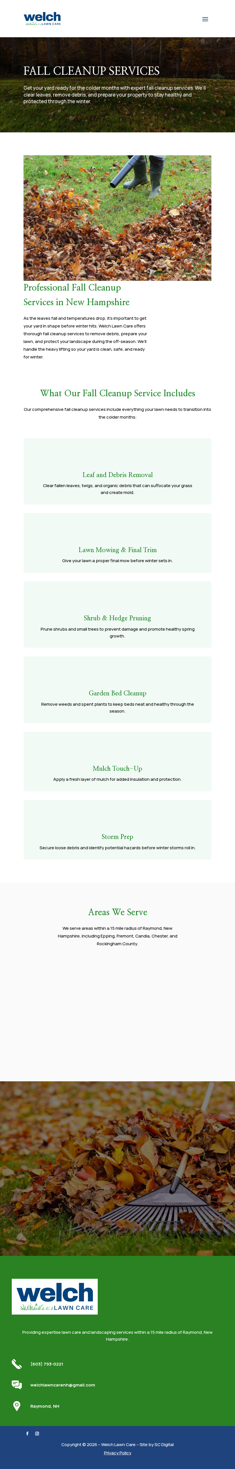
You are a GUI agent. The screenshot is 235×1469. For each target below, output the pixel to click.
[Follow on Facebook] (27, 1433)
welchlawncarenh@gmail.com (62, 1385)
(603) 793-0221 (46, 1364)
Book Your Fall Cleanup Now (117, 1202)
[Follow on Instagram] (37, 1433)
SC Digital (164, 1444)
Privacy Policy (117, 1453)
